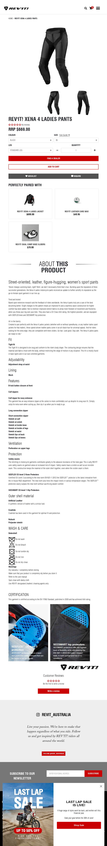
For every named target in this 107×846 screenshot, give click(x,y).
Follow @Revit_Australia (53, 754)
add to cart (53, 167)
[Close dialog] (101, 786)
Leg (10, 145)
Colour (11, 135)
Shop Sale (79, 825)
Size (56, 135)
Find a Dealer (53, 158)
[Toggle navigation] (98, 8)
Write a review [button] (53, 691)
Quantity (76, 145)
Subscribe (93, 773)
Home (10, 18)
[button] (15, 125)
